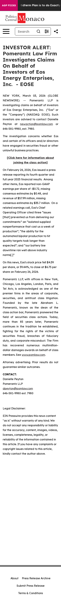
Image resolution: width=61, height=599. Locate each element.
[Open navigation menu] (6, 31)
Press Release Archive (36, 578)
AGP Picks (9, 5)
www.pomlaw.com (33, 354)
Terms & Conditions (30, 593)
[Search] (38, 31)
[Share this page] (56, 31)
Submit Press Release (31, 585)
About (14, 578)
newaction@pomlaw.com (36, 124)
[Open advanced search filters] (47, 31)
